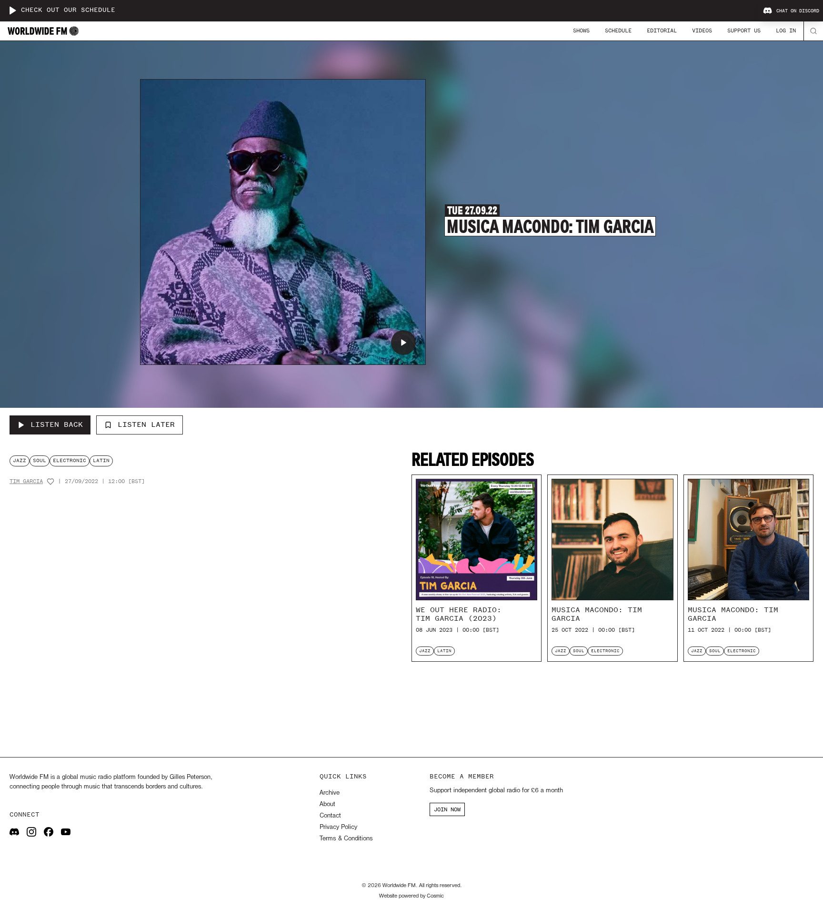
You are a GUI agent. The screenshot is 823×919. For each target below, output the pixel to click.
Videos (702, 30)
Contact (330, 815)
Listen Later (146, 424)
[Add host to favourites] (50, 481)
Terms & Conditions (346, 838)
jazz (19, 460)
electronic (69, 460)
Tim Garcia (26, 481)
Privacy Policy (338, 827)
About (327, 804)
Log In (786, 30)
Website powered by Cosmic (411, 896)
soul (39, 460)
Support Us (744, 30)
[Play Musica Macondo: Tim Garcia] (403, 342)
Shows (581, 30)
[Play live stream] (12, 10)
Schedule (618, 30)
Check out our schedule (68, 10)
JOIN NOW (447, 809)
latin (101, 460)
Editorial (662, 30)
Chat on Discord (797, 11)
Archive (330, 793)
